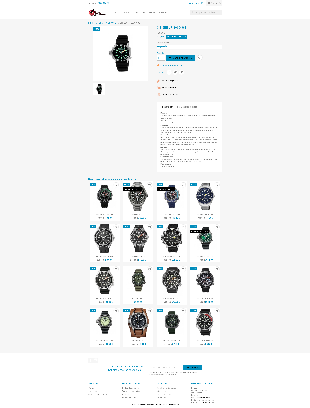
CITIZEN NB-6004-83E (138, 215)
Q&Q (144, 12)
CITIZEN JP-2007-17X (205, 257)
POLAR (152, 12)
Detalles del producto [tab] (187, 107)
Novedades (92, 391)
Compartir (169, 72)
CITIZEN (117, 12)
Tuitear (175, 72)
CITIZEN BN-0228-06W (171, 341)
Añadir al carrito (180, 57)
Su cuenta (162, 384)
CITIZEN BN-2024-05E (205, 299)
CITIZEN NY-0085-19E (205, 341)
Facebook (90, 360)
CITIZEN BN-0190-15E (104, 257)
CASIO (127, 12)
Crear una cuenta (164, 394)
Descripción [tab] (167, 107)
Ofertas (91, 388)
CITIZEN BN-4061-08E (138, 341)
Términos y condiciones (132, 391)
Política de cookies (130, 397)
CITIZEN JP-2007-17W (104, 341)
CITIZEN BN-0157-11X (138, 299)
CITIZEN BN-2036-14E (171, 257)
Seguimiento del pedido (166, 388)
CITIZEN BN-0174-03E (171, 299)
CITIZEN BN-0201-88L (205, 215)
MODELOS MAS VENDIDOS (98, 394)
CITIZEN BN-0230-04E (138, 257)
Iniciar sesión (162, 391)
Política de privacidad (131, 388)
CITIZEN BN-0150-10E (104, 299)
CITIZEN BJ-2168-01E (104, 215)
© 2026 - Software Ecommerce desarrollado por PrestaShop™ (155, 405)
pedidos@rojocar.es (210, 402)
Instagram (95, 360)
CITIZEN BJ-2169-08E (172, 215)
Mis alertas (161, 397)
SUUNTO (162, 12)
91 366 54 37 (103, 3)
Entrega (125, 394)
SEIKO (136, 12)
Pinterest (181, 72)
